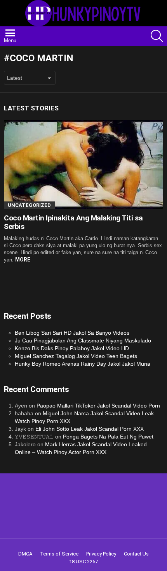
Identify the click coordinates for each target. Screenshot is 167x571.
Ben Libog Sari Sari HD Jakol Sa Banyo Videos (72, 333)
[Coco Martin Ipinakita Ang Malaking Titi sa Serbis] (83, 165)
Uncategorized (29, 205)
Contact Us (136, 554)
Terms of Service (59, 554)
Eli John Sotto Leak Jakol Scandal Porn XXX (89, 429)
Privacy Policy (101, 554)
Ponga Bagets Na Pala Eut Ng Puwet (108, 436)
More (22, 259)
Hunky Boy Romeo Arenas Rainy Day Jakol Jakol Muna (82, 364)
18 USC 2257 (83, 561)
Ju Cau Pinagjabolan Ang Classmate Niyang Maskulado (83, 340)
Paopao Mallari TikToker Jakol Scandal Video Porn (98, 405)
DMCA (25, 554)
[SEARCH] (157, 36)
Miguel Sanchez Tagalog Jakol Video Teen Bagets (76, 356)
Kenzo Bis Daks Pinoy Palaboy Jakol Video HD (72, 348)
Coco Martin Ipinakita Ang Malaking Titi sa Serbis (73, 221)
